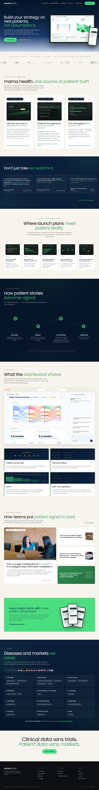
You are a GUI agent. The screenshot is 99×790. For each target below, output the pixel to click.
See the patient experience (16, 624)
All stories (60, 771)
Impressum (92, 786)
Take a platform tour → (25, 39)
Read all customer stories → (87, 200)
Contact (80, 776)
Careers (80, 773)
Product (70, 3)
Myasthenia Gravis (63, 776)
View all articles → (90, 522)
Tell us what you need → (66, 721)
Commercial (45, 3)
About (80, 771)
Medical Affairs (54, 3)
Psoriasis (60, 773)
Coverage (40, 778)
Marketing (63, 3)
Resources (78, 3)
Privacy (83, 786)
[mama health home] (10, 3)
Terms (87, 786)
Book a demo (90, 3)
